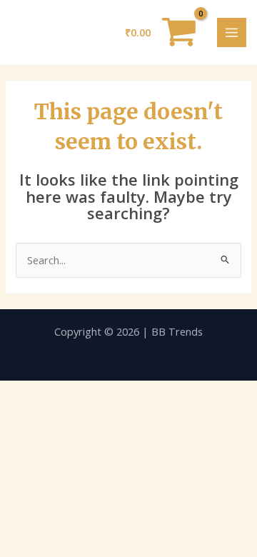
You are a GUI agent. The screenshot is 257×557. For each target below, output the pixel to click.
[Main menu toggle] (231, 32)
